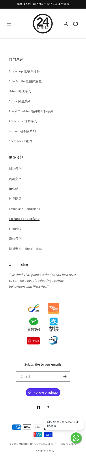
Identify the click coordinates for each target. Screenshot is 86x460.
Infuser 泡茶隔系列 (22, 131)
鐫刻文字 (15, 179)
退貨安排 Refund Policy (25, 249)
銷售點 (14, 189)
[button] (9, 23)
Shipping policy (45, 450)
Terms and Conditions (24, 209)
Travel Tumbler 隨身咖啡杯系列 (31, 111)
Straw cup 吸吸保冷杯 (24, 71)
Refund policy (68, 443)
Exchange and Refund (24, 219)
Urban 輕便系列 (20, 91)
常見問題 (15, 199)
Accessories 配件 (20, 141)
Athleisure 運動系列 (23, 121)
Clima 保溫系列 (20, 101)
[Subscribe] (65, 376)
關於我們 (15, 169)
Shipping (15, 229)
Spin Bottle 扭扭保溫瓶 (25, 81)
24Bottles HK (26, 443)
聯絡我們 (15, 239)
